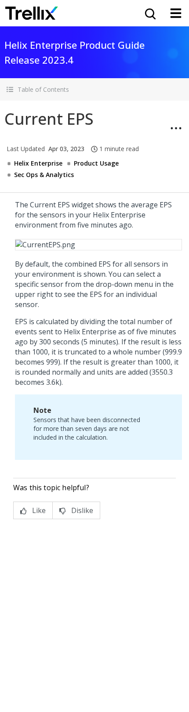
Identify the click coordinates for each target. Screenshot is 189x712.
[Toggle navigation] (176, 13)
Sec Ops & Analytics (44, 174)
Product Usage (96, 163)
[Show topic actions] (176, 128)
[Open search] (149, 13)
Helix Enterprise (38, 163)
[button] (94, 89)
